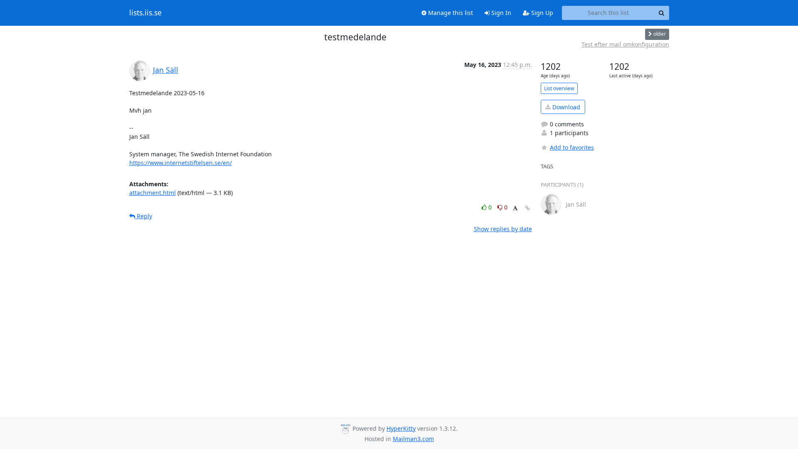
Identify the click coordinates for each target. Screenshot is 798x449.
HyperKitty (401, 428)
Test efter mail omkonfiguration (625, 44)
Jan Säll (165, 70)
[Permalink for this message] (527, 208)
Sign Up (541, 13)
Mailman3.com (413, 439)
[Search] (661, 13)
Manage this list (449, 13)
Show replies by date (503, 229)
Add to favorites (572, 147)
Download (565, 107)
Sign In (500, 13)
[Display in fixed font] (515, 208)
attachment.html (152, 193)
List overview (559, 88)
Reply (143, 216)
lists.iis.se (145, 13)
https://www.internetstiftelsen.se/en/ (180, 163)
